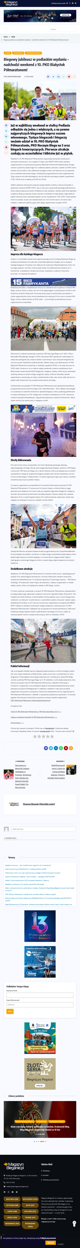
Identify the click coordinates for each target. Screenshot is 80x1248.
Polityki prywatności (48, 1238)
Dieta (30, 1110)
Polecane (30, 1116)
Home (6, 27)
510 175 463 (10, 1087)
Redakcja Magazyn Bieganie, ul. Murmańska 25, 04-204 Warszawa (20, 1082)
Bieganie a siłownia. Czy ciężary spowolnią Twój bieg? (24, 875)
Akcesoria (12, 1104)
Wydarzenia (30, 1130)
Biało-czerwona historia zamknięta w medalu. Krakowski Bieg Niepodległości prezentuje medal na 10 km (39, 880)
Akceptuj (51, 1243)
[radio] (35, 727)
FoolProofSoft (59, 1149)
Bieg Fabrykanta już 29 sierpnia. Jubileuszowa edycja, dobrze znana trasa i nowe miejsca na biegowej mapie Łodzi (38, 896)
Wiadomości (12, 1128)
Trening (30, 1122)
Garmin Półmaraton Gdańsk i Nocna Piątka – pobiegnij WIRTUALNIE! (30, 867)
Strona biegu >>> (17, 713)
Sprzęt (12, 1122)
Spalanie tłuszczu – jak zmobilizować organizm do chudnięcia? (28, 856)
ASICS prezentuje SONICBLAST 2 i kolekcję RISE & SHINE (25, 860)
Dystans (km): (11, 924)
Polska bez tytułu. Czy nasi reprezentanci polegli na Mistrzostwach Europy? (32, 864)
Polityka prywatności (51, 1085)
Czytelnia (12, 1110)
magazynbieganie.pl (37, 1149)
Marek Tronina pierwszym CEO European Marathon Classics (27, 871)
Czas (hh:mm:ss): (12, 934)
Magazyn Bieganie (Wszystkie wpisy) (39, 794)
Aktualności (30, 1104)
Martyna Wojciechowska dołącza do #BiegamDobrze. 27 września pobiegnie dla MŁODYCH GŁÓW (38, 890)
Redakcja (46, 1076)
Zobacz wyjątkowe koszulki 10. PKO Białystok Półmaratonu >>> (34, 708)
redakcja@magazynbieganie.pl (17, 1091)
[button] (34, 1046)
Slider (13, 27)
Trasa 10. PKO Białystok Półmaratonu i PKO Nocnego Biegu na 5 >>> (36, 702)
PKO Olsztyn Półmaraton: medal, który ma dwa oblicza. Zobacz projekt (30, 885)
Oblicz (10, 945)
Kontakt (46, 1080)
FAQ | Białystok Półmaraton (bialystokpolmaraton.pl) (31, 691)
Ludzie (12, 1116)
